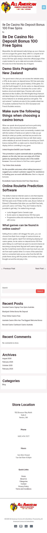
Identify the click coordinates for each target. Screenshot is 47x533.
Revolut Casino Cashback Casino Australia (17, 325)
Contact (23, 484)
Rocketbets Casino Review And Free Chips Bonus (20, 181)
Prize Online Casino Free (11, 316)
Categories (24, 481)
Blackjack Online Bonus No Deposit (15, 311)
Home (23, 476)
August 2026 (6, 358)
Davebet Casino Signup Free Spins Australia (18, 307)
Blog (4, 384)
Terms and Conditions (23, 489)
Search (5, 288)
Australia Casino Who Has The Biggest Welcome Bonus (22, 320)
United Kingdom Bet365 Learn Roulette (16, 149)
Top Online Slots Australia (11, 165)
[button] (44, 7)
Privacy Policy (23, 486)
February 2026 (7, 362)
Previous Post (8, 268)
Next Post (40, 268)
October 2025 (7, 365)
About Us (23, 479)
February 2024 (7, 369)
